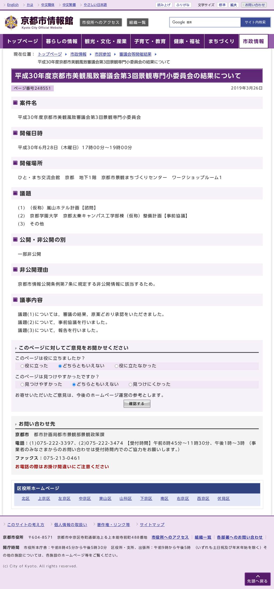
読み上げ (163, 4)
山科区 (126, 498)
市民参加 (103, 54)
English (13, 4)
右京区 (183, 498)
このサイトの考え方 (25, 525)
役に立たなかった (138, 366)
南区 (165, 498)
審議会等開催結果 (135, 54)
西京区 (203, 498)
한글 (30, 4)
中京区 (85, 498)
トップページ (50, 54)
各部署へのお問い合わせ (240, 537)
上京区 (44, 498)
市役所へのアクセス (101, 22)
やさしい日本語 (95, 4)
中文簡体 (47, 4)
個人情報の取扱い (70, 525)
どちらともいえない (84, 366)
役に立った (36, 366)
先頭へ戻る (257, 581)
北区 (26, 498)
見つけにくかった (152, 384)
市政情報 (78, 54)
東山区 (105, 498)
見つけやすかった (44, 384)
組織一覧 (137, 22)
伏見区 (224, 498)
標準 (222, 4)
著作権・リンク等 (113, 525)
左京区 (64, 498)
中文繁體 (69, 4)
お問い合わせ (255, 4)
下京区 (146, 498)
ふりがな (182, 4)
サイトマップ (152, 525)
